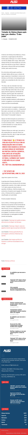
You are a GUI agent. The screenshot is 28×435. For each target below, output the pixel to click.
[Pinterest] (9, 44)
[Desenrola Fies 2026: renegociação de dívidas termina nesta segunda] (5, 326)
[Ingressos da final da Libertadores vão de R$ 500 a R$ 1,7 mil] (5, 395)
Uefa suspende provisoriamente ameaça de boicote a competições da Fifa (18, 289)
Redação (5, 39)
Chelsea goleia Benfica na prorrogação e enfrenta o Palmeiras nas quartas (12, 233)
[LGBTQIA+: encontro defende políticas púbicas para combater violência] (5, 387)
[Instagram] (2, 355)
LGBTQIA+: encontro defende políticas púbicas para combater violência (18, 387)
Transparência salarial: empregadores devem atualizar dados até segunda (18, 311)
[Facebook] (2, 44)
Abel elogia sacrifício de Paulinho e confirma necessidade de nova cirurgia (12, 241)
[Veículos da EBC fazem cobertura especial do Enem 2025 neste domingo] (5, 402)
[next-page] (5, 294)
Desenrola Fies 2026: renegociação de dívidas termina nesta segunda (16, 325)
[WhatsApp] (13, 44)
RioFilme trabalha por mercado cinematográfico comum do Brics (18, 332)
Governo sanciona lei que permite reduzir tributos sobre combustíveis (18, 304)
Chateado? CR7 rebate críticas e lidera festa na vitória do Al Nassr (18, 281)
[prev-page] (2, 294)
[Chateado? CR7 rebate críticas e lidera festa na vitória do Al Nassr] (5, 281)
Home (2, 13)
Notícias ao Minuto (10, 261)
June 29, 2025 (20, 173)
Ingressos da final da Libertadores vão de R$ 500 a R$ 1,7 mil (17, 394)
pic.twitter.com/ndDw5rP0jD (13, 165)
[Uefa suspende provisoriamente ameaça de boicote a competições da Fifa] (5, 289)
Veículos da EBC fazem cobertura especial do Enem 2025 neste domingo (17, 401)
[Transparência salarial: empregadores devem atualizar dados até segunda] (5, 311)
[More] (16, 44)
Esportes (7, 13)
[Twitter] (6, 44)
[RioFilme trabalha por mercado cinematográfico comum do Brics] (5, 333)
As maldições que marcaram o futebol (18, 273)
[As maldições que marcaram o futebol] (5, 274)
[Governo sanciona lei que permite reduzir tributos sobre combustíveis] (5, 304)
